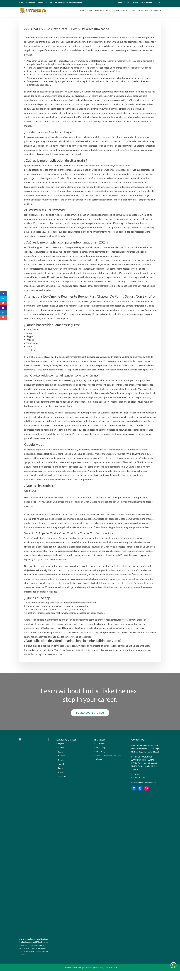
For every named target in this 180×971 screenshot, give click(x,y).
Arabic (61, 748)
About (89, 10)
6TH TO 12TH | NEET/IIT (139, 10)
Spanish (61, 752)
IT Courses (155, 10)
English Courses (119, 10)
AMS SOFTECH (110, 967)
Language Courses (101, 10)
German (61, 756)
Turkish (61, 764)
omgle (89, 273)
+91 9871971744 (45, 2)
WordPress (100, 752)
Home (82, 10)
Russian (61, 760)
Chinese (61, 772)
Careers (135, 2)
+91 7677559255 (28, 2)
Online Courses (123, 2)
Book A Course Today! (90, 712)
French (61, 768)
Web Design (101, 748)
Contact (158, 2)
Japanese (62, 776)
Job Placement (146, 2)
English (61, 743)
